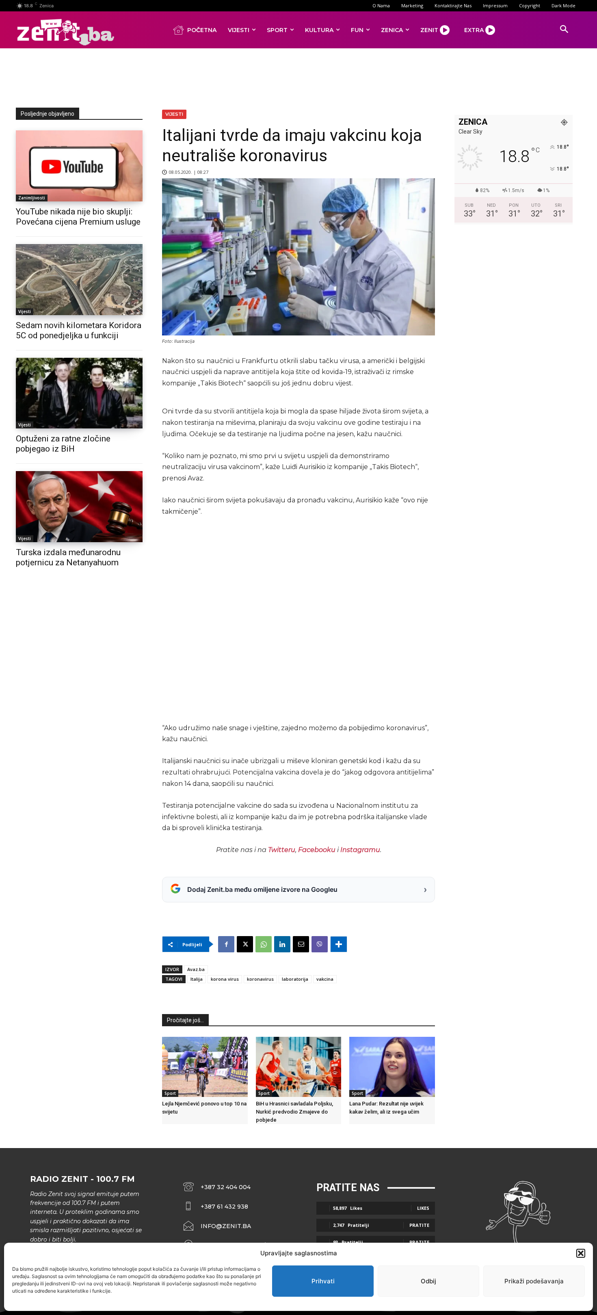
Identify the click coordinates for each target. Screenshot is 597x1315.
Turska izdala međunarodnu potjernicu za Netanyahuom (68, 557)
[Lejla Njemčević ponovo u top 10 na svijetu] (205, 1067)
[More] (338, 944)
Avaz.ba (196, 969)
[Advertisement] (298, 76)
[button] (581, 1253)
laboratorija (295, 979)
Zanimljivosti (31, 198)
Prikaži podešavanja (534, 1281)
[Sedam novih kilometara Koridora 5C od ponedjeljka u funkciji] (79, 279)
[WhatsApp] (263, 944)
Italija (196, 979)
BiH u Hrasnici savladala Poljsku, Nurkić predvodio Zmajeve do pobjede (294, 1112)
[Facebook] (226, 944)
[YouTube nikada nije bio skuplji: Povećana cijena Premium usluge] (79, 165)
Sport (170, 1093)
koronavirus (260, 979)
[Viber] (319, 944)
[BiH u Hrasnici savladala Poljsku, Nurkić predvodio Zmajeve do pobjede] (299, 1067)
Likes (423, 1208)
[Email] (301, 944)
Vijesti (24, 311)
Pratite (419, 1225)
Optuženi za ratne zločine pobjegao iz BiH (63, 444)
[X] (245, 944)
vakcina (324, 979)
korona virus (225, 979)
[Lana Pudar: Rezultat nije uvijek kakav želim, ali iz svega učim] (392, 1067)
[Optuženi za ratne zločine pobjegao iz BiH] (79, 393)
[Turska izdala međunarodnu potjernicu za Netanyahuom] (79, 506)
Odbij (428, 1281)
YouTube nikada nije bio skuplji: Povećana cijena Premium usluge (78, 217)
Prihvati (323, 1281)
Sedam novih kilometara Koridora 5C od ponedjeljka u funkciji (78, 330)
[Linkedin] (282, 944)
